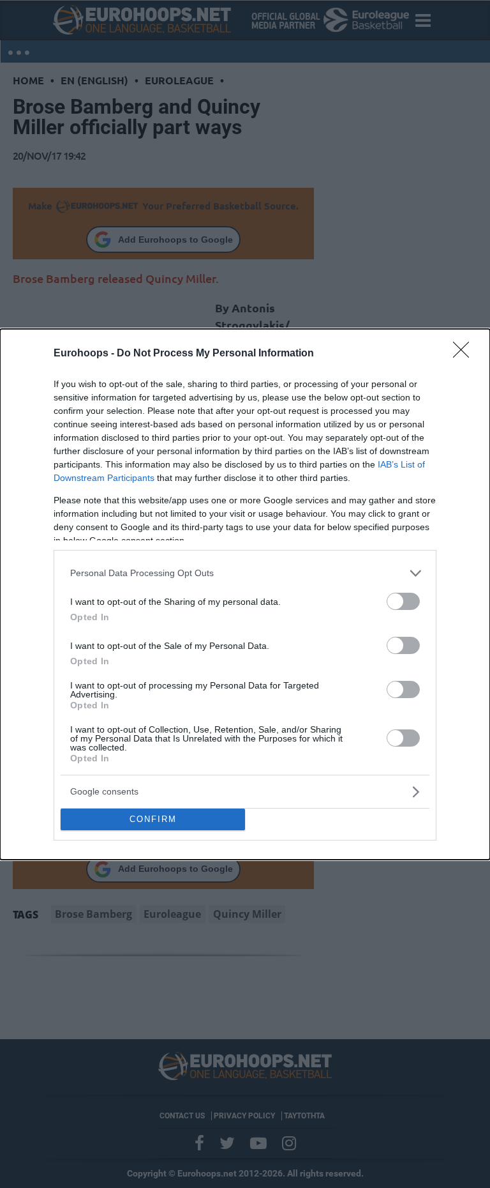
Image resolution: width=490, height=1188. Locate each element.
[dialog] (245, 594)
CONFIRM (153, 819)
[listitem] (245, 573)
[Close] (465, 354)
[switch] (403, 601)
